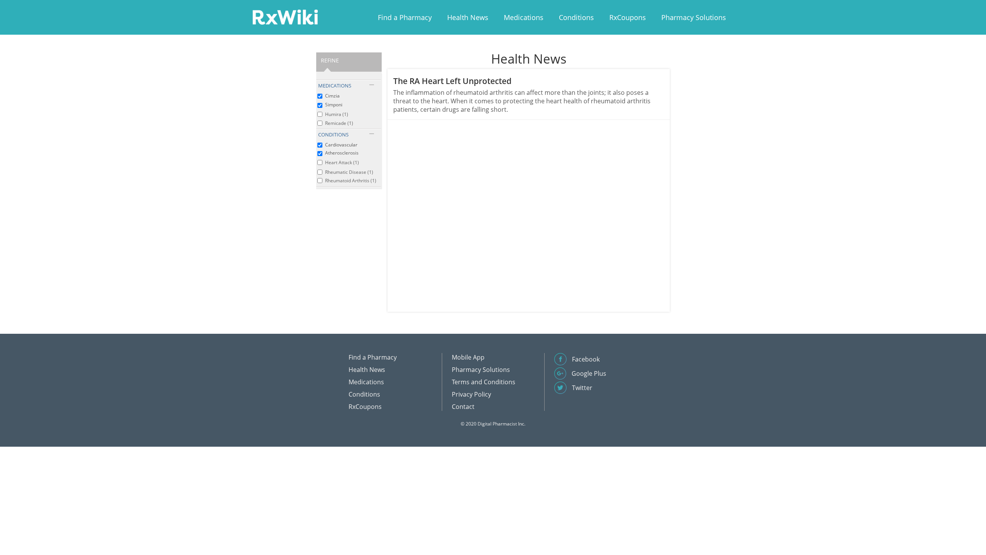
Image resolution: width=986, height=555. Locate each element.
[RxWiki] (285, 16)
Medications (523, 17)
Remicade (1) (339, 123)
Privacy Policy (471, 394)
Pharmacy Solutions (693, 17)
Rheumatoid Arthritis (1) (350, 180)
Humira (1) (336, 114)
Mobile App (468, 357)
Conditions (576, 17)
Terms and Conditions (483, 382)
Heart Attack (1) (342, 162)
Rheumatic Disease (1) (349, 172)
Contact (463, 406)
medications (334, 85)
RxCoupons (627, 17)
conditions (333, 134)
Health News (467, 17)
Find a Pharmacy (405, 17)
